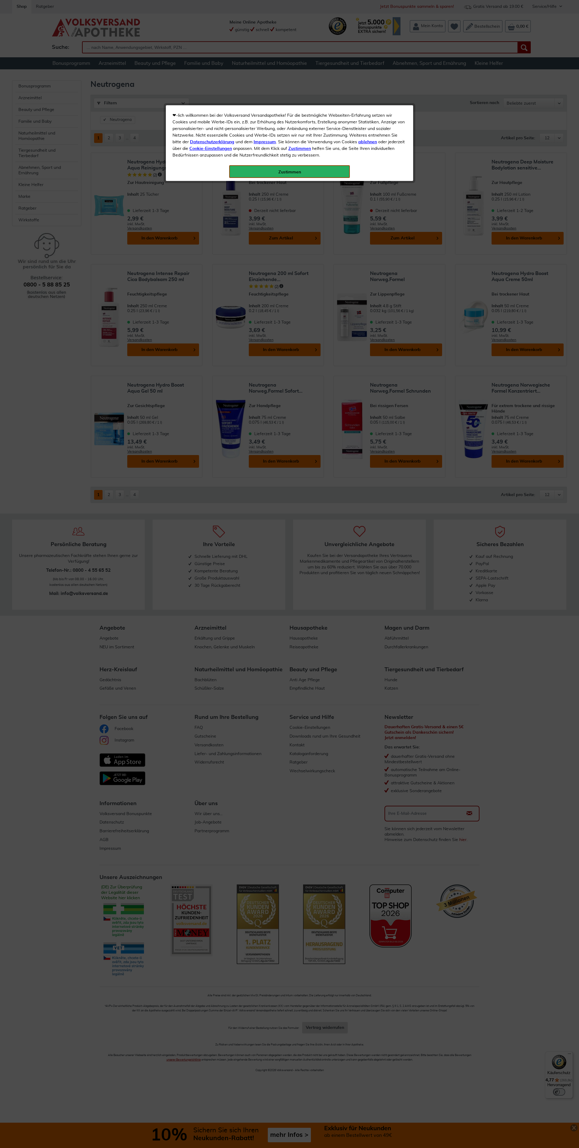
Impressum (265, 142)
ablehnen (367, 142)
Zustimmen (299, 149)
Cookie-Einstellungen (210, 149)
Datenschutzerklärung (212, 142)
